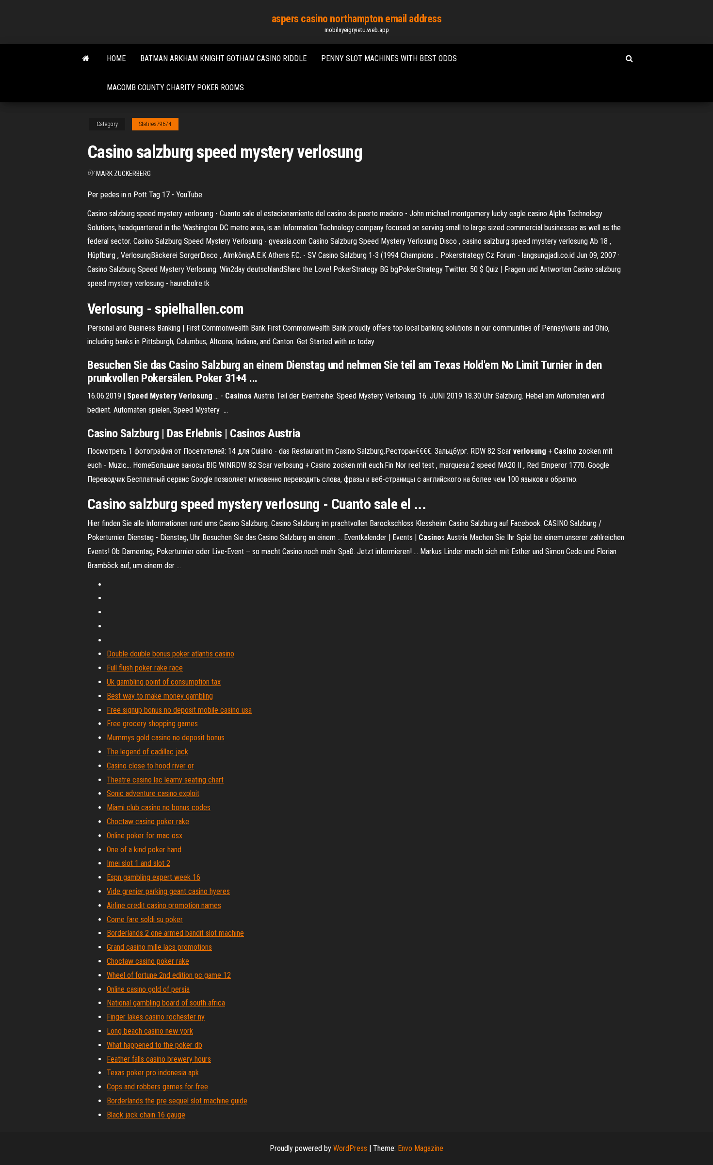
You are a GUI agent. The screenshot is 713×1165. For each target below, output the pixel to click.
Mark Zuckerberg (123, 173)
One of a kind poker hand (144, 849)
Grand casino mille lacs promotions (159, 947)
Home (116, 58)
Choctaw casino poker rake (148, 821)
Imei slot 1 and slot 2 (138, 863)
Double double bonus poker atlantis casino (170, 653)
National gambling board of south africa (166, 1002)
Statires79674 (155, 124)
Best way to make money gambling (160, 696)
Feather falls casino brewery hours (159, 1059)
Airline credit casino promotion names (164, 905)
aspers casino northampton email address (357, 19)
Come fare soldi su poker (145, 919)
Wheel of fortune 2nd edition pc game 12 (169, 975)
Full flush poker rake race (145, 667)
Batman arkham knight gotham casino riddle (223, 58)
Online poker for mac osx (144, 835)
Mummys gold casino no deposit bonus (166, 737)
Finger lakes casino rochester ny (156, 1016)
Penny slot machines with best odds (389, 58)
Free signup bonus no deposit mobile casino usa (179, 710)
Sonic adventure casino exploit (153, 793)
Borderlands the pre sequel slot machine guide (177, 1100)
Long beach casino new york (150, 1031)
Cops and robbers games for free (157, 1086)
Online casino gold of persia (148, 989)
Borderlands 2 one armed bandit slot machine (175, 933)
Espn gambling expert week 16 (153, 877)
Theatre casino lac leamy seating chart (165, 779)
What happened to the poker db (154, 1045)
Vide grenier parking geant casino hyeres (168, 891)
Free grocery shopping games (152, 723)
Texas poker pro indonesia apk (153, 1072)
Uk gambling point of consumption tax (164, 681)
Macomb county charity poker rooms (175, 87)
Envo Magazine (420, 1148)
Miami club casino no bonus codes (159, 807)
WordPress (350, 1148)
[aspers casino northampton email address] (86, 58)
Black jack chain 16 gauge (146, 1114)
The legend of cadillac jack (147, 751)
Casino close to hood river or (150, 765)
